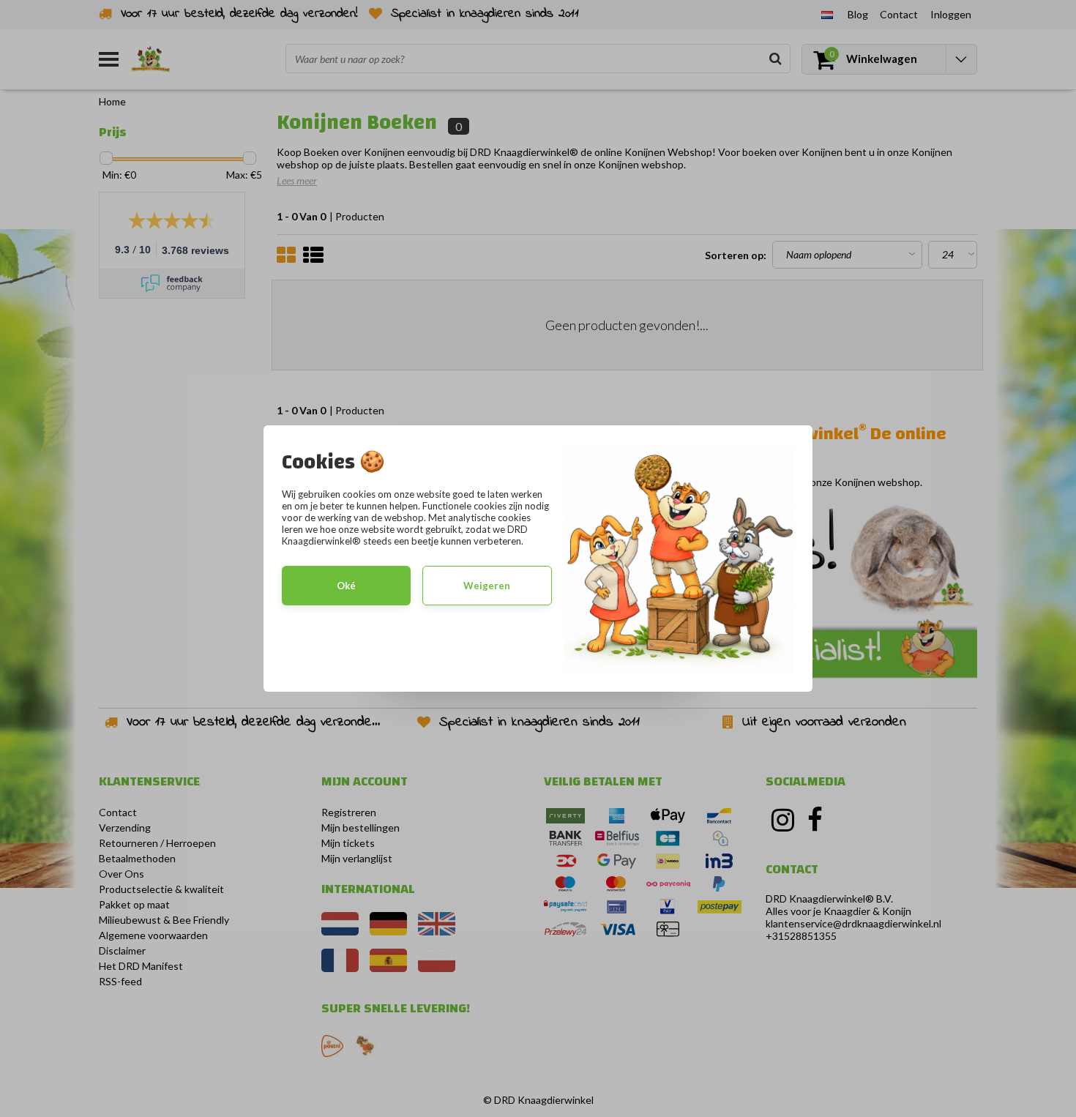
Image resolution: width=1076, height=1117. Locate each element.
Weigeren (486, 585)
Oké (346, 585)
